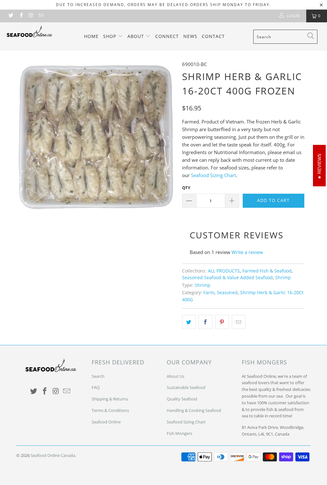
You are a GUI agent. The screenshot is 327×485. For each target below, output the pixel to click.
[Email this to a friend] (239, 322)
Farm (208, 292)
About (136, 36)
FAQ (96, 387)
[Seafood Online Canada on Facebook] (20, 16)
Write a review (247, 252)
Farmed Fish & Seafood (267, 271)
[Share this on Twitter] (189, 322)
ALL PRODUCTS (224, 271)
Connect (167, 36)
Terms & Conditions (110, 410)
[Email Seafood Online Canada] (40, 16)
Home (91, 36)
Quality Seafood (182, 399)
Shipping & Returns (110, 399)
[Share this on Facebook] (205, 322)
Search (98, 376)
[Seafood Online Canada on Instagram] (31, 16)
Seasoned (227, 292)
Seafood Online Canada (53, 455)
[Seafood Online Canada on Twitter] (10, 16)
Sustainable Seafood (186, 387)
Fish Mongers (179, 433)
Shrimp (283, 277)
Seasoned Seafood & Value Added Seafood (227, 277)
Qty (186, 187)
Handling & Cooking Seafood (194, 410)
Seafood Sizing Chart (213, 175)
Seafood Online (106, 422)
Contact (213, 36)
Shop (110, 36)
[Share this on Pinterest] (222, 322)
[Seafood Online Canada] (29, 31)
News (190, 36)
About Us (175, 376)
